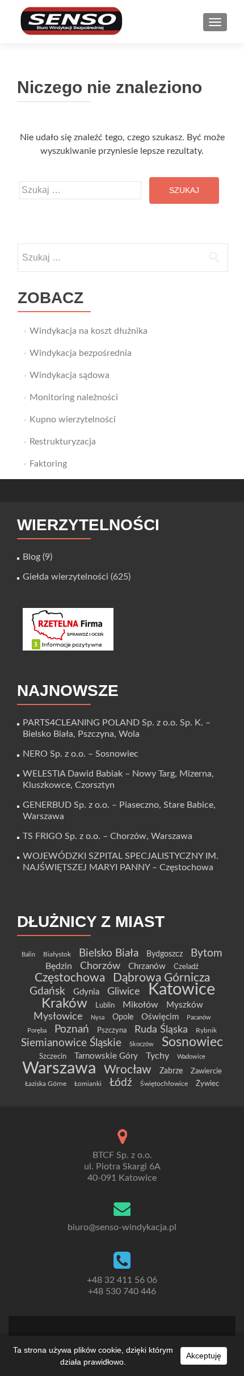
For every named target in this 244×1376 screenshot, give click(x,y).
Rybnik (206, 1030)
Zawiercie (206, 1071)
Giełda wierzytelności (65, 576)
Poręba (37, 1030)
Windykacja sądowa (70, 375)
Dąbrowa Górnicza (161, 978)
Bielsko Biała (108, 953)
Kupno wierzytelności (73, 419)
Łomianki (88, 1083)
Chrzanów (147, 966)
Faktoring (48, 463)
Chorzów (100, 966)
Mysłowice (58, 1016)
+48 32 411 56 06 (122, 1280)
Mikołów (140, 1004)
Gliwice (123, 991)
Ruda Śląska (161, 1029)
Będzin (58, 966)
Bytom (206, 953)
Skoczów (141, 1044)
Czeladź (186, 967)
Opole (122, 1017)
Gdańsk (47, 991)
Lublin (105, 1005)
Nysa (97, 1017)
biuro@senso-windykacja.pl (122, 1227)
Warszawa (59, 1068)
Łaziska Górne (45, 1083)
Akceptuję (203, 1355)
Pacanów (199, 1017)
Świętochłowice (164, 1083)
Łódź (121, 1082)
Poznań (71, 1029)
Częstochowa (70, 978)
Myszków (184, 1005)
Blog (31, 556)
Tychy (157, 1055)
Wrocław (128, 1070)
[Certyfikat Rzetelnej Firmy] (68, 629)
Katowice (181, 989)
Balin (28, 954)
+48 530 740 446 (122, 1291)
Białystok (57, 954)
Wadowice (191, 1057)
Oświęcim (160, 1017)
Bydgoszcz (164, 954)
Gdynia (86, 992)
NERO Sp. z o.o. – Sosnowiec (80, 753)
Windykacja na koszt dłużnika (89, 330)
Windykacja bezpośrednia (81, 353)
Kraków (64, 1003)
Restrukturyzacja (63, 441)
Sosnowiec (192, 1042)
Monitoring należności (74, 397)
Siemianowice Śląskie (71, 1043)
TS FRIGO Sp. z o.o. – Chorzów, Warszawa (107, 836)
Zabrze (171, 1071)
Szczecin (52, 1056)
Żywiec (207, 1084)
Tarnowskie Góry (106, 1056)
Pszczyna (112, 1030)
